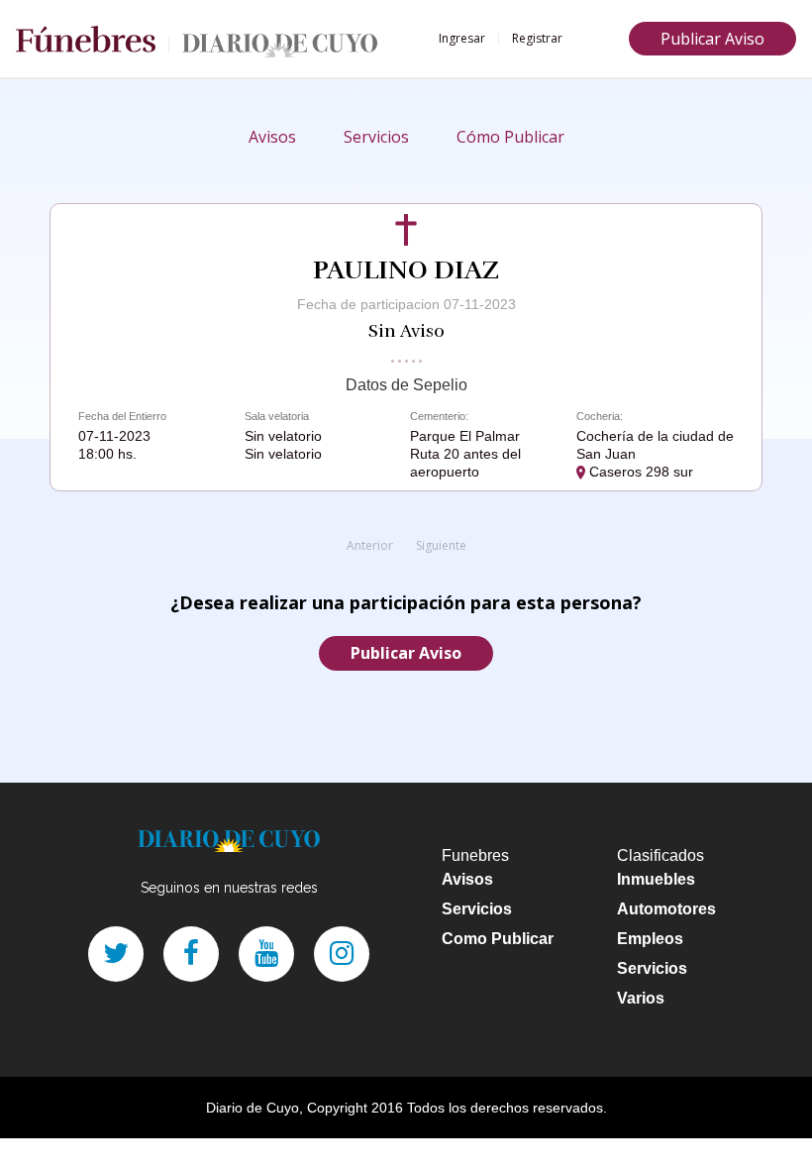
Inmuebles (656, 879)
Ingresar (462, 38)
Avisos (272, 137)
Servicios (376, 137)
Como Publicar (498, 938)
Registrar (537, 38)
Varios (640, 998)
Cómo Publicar (510, 137)
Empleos (650, 938)
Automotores (666, 909)
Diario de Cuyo (252, 1108)
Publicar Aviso (712, 39)
